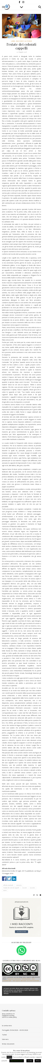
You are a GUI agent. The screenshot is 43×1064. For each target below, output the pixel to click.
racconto (32, 888)
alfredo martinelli (8, 885)
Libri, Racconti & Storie (21, 41)
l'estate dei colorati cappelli (11, 888)
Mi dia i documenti (8, 1044)
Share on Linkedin (14, 878)
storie (5, 890)
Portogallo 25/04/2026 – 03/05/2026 (15, 1030)
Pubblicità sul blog (8, 1015)
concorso (19, 885)
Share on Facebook (4, 878)
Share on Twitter (9, 878)
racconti (24, 888)
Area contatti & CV (8, 1014)
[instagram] (23, 1)
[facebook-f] (20, 1)
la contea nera (7, 1026)
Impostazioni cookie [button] (17, 1061)
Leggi (9, 1057)
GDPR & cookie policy (9, 1017)
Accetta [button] (30, 1061)
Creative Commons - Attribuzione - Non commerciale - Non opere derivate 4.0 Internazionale (21, 979)
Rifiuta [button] (38, 1061)
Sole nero (5, 1039)
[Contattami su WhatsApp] (21, 950)
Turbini (4, 1035)
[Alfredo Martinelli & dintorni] (7, 7)
